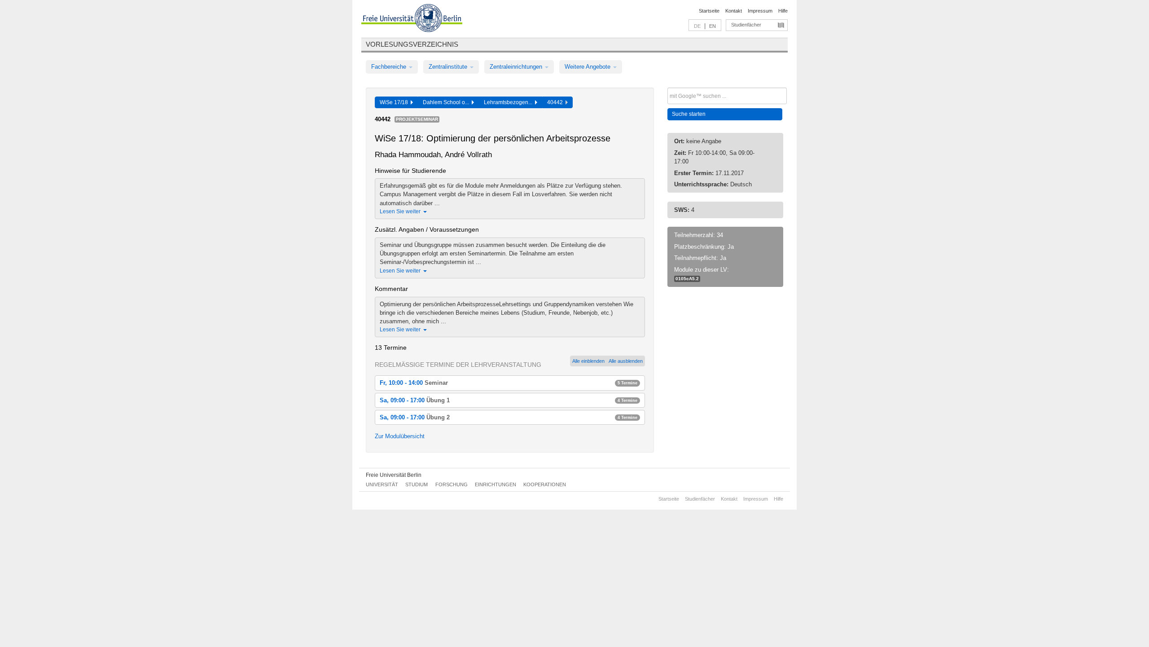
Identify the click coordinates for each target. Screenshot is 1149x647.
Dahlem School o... (447, 102)
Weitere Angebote (588, 66)
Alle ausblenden (626, 361)
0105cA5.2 (687, 278)
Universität (382, 484)
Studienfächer (746, 24)
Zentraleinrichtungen (517, 66)
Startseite (709, 10)
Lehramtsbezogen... (509, 102)
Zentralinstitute (449, 66)
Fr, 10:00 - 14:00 (508, 382)
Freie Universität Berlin (393, 475)
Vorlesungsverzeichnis (412, 44)
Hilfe (783, 10)
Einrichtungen (495, 484)
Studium (416, 484)
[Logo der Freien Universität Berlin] (411, 19)
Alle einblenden (588, 361)
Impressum (760, 10)
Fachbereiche (389, 66)
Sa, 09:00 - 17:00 (508, 400)
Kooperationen (544, 484)
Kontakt (733, 10)
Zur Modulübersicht (400, 436)
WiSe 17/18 (395, 102)
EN (712, 26)
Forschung (451, 484)
